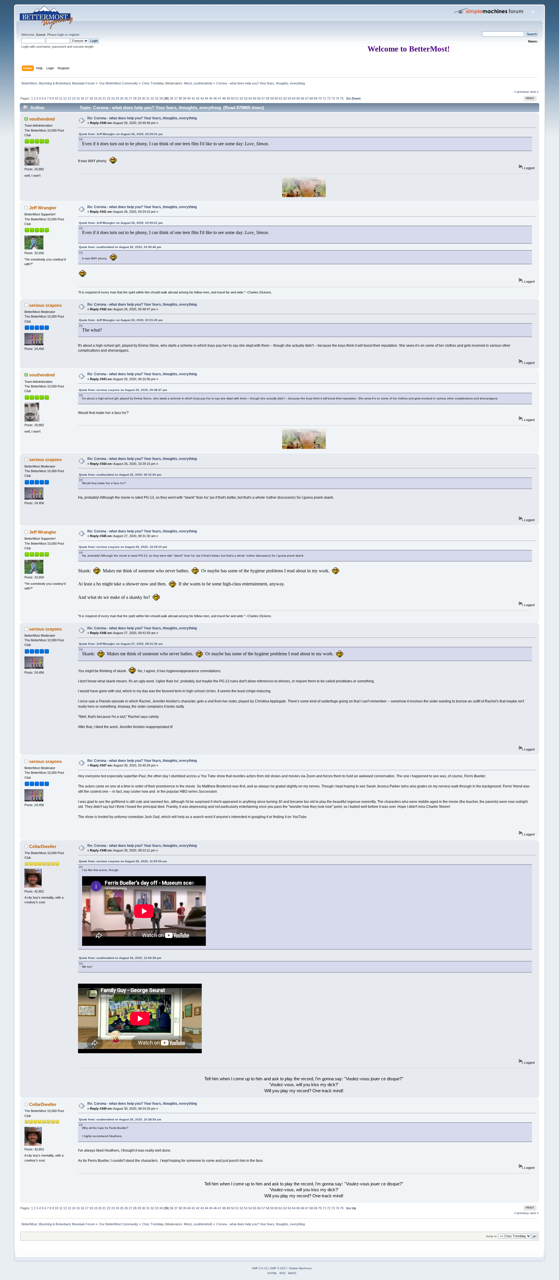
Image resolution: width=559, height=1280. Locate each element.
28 (135, 98)
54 (250, 98)
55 (254, 98)
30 (143, 98)
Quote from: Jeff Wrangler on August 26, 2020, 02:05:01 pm (121, 134)
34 (161, 98)
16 (82, 98)
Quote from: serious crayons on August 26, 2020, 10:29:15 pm (123, 546)
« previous (521, 91)
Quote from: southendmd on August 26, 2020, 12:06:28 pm (120, 957)
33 (156, 98)
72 (328, 98)
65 (298, 98)
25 (121, 98)
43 (202, 98)
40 (189, 98)
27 (130, 98)
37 (176, 98)
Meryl (188, 83)
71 (324, 98)
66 (302, 98)
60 (276, 98)
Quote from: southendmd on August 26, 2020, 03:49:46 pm (120, 247)
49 (228, 98)
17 (87, 98)
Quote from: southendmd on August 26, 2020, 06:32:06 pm (120, 474)
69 (315, 98)
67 (307, 98)
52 (241, 98)
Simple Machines (300, 1268)
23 (113, 98)
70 (320, 98)
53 (245, 98)
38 (180, 98)
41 (193, 98)
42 (197, 98)
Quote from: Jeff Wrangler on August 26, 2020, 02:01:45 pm (121, 320)
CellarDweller (42, 846)
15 (78, 98)
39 (184, 98)
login (61, 34)
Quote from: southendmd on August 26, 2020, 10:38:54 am (120, 1119)
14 (73, 98)
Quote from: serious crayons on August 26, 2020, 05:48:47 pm (123, 390)
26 (126, 98)
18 (91, 98)
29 (139, 98)
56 (259, 98)
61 (280, 98)
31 (148, 98)
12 (65, 98)
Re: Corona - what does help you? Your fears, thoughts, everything (142, 118)
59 (272, 98)
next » (534, 91)
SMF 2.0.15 (260, 1268)
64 (294, 98)
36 (171, 98)
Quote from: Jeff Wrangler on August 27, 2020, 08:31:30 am (121, 643)
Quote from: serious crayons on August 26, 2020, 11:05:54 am (123, 861)
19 (95, 98)
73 (333, 98)
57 (263, 98)
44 (206, 98)
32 (152, 98)
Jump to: (492, 1236)
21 (104, 98)
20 (100, 98)
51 (237, 98)
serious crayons (45, 305)
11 (60, 98)
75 (342, 98)
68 (311, 98)
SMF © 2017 (278, 1268)
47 (219, 98)
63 (289, 98)
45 (211, 98)
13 (69, 98)
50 (232, 98)
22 (108, 98)
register (74, 34)
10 (56, 98)
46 (215, 98)
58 (267, 98)
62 (285, 98)
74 (337, 98)
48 (224, 98)
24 (117, 98)
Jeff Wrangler (42, 207)
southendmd (202, 83)
